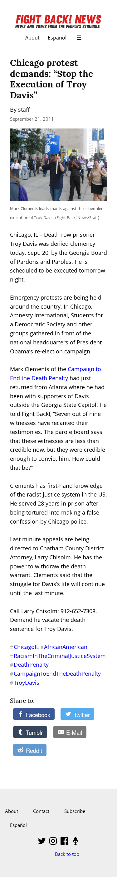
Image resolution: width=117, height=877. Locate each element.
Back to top (67, 854)
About (32, 37)
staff (24, 109)
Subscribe (74, 811)
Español (57, 37)
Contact (41, 811)
